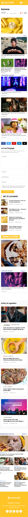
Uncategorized (8, 417)
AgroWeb (3, 12)
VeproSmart (7, 325)
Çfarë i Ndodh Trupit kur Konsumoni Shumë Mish (13, 389)
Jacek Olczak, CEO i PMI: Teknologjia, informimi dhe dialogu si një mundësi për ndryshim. (13, 420)
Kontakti (17, 503)
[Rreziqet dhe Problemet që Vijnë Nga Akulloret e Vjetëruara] (14, 253)
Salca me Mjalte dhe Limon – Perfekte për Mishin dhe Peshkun (12, 359)
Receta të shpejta (8, 356)
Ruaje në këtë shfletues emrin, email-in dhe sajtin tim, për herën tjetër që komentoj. (13, 187)
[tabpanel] (14, 253)
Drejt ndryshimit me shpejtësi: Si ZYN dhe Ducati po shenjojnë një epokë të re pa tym (14, 328)
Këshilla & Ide (8, 256)
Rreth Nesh (11, 503)
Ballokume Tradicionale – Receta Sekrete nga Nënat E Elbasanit (17, 219)
